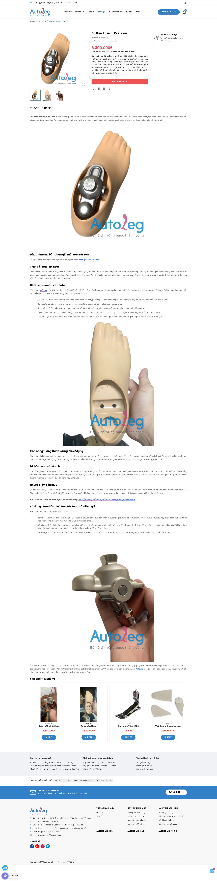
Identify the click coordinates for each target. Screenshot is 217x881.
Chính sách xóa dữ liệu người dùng (172, 816)
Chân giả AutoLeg (144, 766)
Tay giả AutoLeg (143, 763)
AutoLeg (139, 669)
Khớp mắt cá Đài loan (49, 726)
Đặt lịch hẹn (167, 12)
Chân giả (101, 12)
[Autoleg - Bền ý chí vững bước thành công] (40, 12)
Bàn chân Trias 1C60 (128, 726)
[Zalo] (48, 846)
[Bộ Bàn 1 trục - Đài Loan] (94, 89)
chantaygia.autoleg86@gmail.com (48, 3)
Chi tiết (48, 737)
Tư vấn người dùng (165, 813)
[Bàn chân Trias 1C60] (128, 704)
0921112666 (72, 3)
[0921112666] (5, 876)
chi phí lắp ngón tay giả (83, 780)
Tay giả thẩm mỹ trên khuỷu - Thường (99, 766)
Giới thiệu (79, 12)
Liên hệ (138, 12)
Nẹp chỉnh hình (115, 12)
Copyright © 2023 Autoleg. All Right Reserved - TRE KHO (52, 862)
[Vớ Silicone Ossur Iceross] (168, 704)
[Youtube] (37, 846)
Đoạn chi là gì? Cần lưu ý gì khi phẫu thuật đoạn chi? (53, 766)
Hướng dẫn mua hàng (136, 813)
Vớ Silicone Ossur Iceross (168, 726)
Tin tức (129, 12)
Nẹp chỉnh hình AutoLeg (146, 769)
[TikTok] (43, 846)
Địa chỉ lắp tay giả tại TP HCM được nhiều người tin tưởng (54, 769)
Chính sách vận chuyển (136, 820)
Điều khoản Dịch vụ (166, 820)
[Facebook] (32, 846)
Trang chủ (67, 12)
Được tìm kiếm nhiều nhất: (41, 780)
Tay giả (91, 12)
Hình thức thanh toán (135, 816)
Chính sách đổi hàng (135, 824)
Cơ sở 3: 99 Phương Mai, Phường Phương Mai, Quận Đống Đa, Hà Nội (59, 828)
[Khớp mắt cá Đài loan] (48, 704)
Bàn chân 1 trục (89, 726)
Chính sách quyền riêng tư (168, 824)
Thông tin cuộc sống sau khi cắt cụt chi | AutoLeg (51, 763)
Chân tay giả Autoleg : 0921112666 (46, 832)
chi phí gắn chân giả (103, 780)
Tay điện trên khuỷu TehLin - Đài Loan (99, 763)
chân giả (43, 290)
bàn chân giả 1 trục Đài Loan (87, 260)
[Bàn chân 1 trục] (88, 704)
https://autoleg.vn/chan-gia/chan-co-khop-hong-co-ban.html (106, 500)
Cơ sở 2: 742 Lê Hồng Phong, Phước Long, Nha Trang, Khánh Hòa (58, 825)
